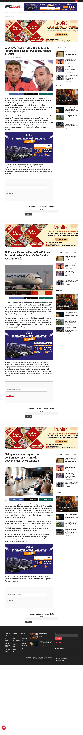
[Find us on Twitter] (57, 645)
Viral (22, 648)
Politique (25, 12)
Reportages (23, 636)
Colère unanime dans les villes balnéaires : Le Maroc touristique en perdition (71, 53)
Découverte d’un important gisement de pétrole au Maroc (71, 60)
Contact (13, 16)
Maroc (17, 464)
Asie (5, 638)
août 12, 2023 (7, 57)
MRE (14, 651)
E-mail (41, 209)
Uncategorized (24, 645)
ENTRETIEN (67, 12)
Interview (15, 635)
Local (14, 646)
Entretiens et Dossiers (7, 646)
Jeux (14, 638)
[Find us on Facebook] (55, 645)
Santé (22, 640)
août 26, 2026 (60, 103)
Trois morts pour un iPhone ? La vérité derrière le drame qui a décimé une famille (71, 117)
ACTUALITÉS (12, 12)
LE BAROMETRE (16, 640)
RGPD (56, 662)
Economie (31, 12)
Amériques (7, 636)
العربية (76, 1)
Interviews (15, 636)
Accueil (6, 12)
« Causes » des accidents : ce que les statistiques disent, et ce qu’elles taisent (71, 109)
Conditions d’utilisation (60, 660)
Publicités (7, 16)
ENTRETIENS (7, 643)
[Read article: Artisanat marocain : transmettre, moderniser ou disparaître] (67, 97)
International (15, 633)
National (23, 633)
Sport (37, 12)
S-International (24, 638)
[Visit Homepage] (13, 6)
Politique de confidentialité (61, 658)
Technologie (23, 643)
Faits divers (18, 57)
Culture (20, 12)
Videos (22, 646)
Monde (14, 649)
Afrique (6, 635)
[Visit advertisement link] (50, 7)
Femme (6, 651)
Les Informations (15, 642)
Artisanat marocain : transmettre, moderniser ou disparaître (45, 635)
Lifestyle (43, 12)
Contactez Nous (60, 648)
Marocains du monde (57, 12)
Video (49, 12)
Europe (6, 648)
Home (6, 44)
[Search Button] (77, 14)
